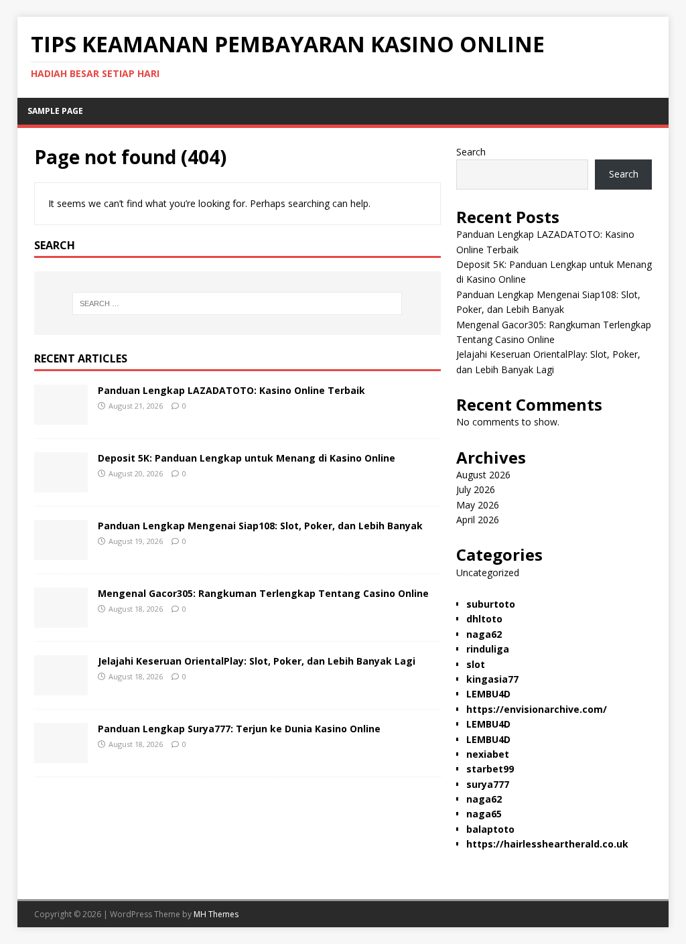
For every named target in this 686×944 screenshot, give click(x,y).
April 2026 (477, 519)
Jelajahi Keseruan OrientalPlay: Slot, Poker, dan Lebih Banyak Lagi (256, 661)
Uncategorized (487, 572)
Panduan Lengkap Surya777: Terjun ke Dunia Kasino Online (239, 728)
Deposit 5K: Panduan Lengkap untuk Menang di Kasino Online (246, 458)
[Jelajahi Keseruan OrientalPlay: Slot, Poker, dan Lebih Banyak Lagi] (61, 687)
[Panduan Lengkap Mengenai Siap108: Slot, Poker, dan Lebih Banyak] (61, 551)
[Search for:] (237, 303)
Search (471, 151)
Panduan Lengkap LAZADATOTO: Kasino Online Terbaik (231, 390)
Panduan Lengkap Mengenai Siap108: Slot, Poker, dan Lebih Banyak (260, 525)
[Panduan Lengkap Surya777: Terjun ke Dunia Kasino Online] (61, 754)
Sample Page (55, 111)
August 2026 (483, 474)
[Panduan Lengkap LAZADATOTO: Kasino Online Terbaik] (61, 416)
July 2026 (475, 489)
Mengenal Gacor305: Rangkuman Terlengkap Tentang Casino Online (263, 593)
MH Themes (216, 914)
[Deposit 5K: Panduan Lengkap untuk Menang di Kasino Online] (61, 484)
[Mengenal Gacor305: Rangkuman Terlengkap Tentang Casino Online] (61, 619)
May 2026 (477, 504)
